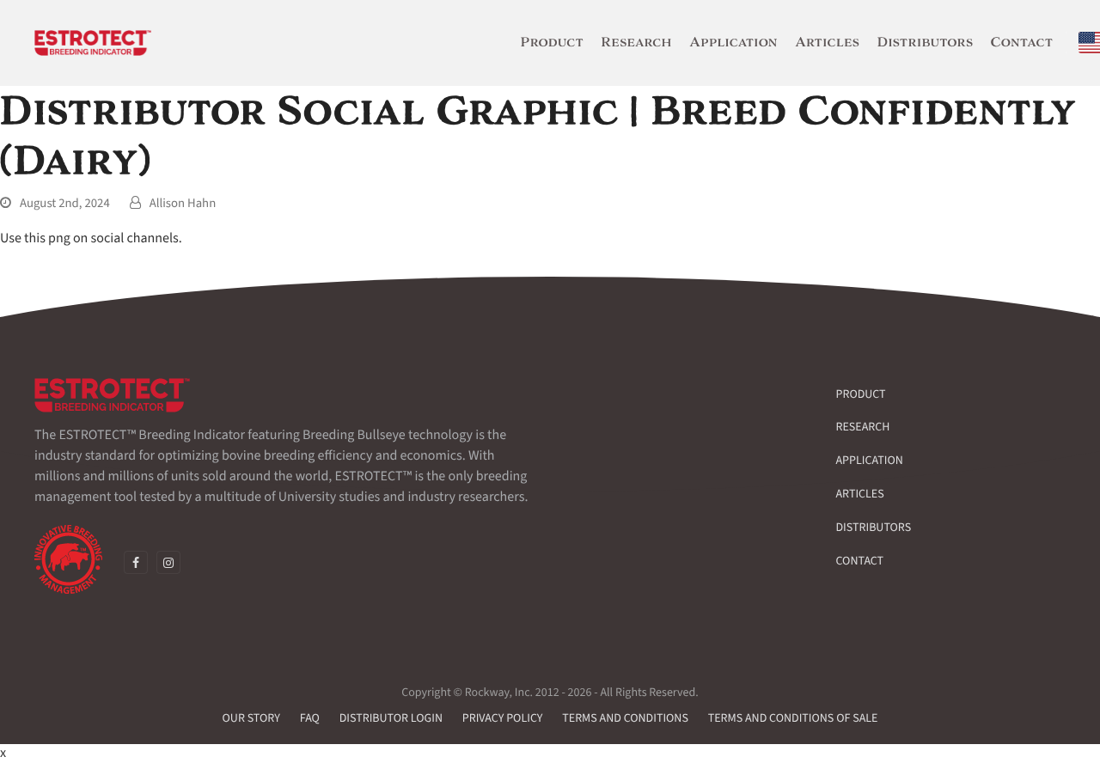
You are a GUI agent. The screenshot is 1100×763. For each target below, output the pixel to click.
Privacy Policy (502, 718)
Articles (860, 494)
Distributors (874, 527)
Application (869, 460)
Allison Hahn (183, 203)
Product (861, 394)
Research (863, 427)
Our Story (251, 718)
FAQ (310, 718)
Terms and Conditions (625, 718)
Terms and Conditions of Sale (793, 718)
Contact (860, 561)
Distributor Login (391, 718)
